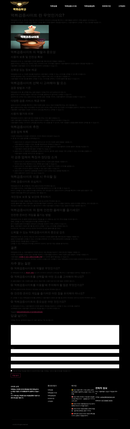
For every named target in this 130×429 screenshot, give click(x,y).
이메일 (14, 355)
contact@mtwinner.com (107, 397)
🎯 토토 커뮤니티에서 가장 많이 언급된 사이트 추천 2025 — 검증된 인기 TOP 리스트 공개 (83, 399)
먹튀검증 (53, 6)
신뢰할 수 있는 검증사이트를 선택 (30, 257)
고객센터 (121, 6)
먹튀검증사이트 (71, 6)
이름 (13, 348)
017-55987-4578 (106, 400)
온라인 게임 (30, 273)
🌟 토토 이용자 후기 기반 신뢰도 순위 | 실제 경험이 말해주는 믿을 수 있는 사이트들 (83, 392)
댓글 (13, 324)
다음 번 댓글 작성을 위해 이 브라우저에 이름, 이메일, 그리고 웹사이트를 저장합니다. (41, 371)
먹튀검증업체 (89, 6)
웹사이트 (14, 363)
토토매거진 (106, 6)
